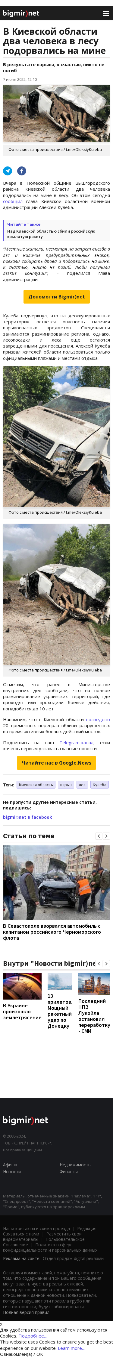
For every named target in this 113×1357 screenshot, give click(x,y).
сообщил (13, 201)
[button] (98, 836)
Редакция (86, 1228)
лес (82, 784)
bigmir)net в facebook (27, 817)
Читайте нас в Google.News (56, 762)
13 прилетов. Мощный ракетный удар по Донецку (60, 1010)
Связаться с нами (21, 1234)
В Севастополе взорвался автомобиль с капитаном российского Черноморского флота (52, 931)
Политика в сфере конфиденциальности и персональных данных (50, 1247)
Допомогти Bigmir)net (56, 296)
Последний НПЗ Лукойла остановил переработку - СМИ (94, 1015)
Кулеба (99, 784)
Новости (12, 1171)
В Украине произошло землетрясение (22, 1011)
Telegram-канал (76, 742)
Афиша (10, 1165)
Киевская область (36, 784)
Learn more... (71, 1348)
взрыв (66, 784)
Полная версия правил (26, 1312)
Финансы (69, 1171)
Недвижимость (75, 1165)
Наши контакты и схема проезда (36, 1228)
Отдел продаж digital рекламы (73, 1258)
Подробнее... (32, 1336)
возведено (98, 719)
